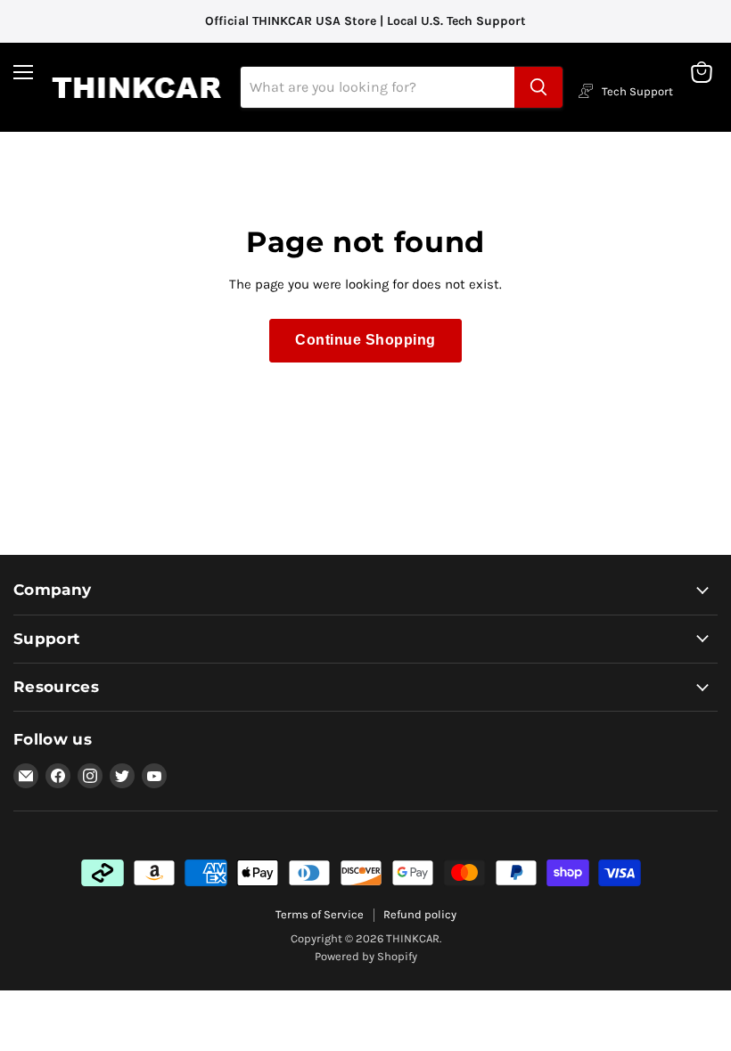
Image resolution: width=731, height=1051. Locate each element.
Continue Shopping (365, 339)
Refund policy (419, 914)
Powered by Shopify (366, 956)
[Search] (538, 87)
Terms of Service (319, 914)
